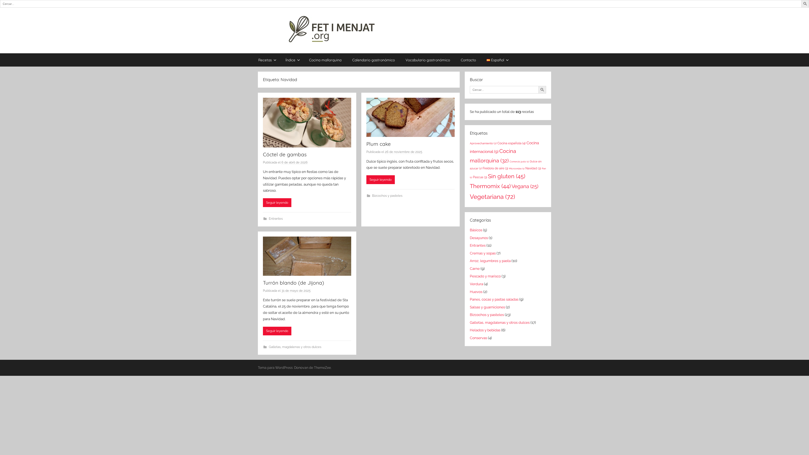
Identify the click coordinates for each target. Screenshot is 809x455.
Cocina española (511, 143)
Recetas (265, 60)
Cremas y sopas (483, 253)
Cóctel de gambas (285, 154)
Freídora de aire (495, 168)
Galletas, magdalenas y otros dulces (295, 347)
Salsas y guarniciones (487, 307)
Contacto (468, 60)
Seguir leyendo (277, 203)
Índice (290, 60)
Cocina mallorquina (325, 60)
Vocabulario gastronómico (428, 60)
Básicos (476, 230)
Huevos (476, 292)
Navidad (533, 168)
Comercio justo (519, 161)
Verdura (476, 284)
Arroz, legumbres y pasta (490, 261)
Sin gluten (506, 176)
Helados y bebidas (485, 330)
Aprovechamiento (483, 143)
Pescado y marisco (485, 276)
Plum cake (378, 144)
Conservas (478, 338)
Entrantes (276, 219)
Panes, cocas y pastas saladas (494, 299)
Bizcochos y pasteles (387, 196)
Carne (475, 268)
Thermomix (490, 186)
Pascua (480, 177)
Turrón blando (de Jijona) (293, 283)
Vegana (525, 186)
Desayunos (479, 238)
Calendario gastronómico (373, 60)
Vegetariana (492, 196)
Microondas (517, 168)
